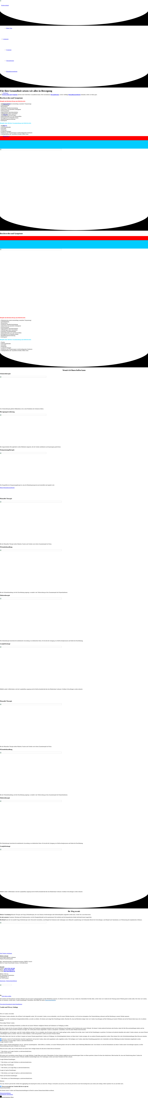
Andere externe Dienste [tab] (5, 1052)
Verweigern (3, 1004)
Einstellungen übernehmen (6, 1094)
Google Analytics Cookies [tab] (6, 1042)
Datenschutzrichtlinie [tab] (5, 1087)
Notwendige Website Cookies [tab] (7, 1023)
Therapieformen (54, 94)
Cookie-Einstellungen (17, 1004)
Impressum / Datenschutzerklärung (8, 981)
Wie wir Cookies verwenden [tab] (7, 1013)
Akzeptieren (9, 1004)
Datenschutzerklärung (50, 1000)
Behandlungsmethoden (74, 94)
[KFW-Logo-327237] (4, 5)
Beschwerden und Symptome (9, 94)
